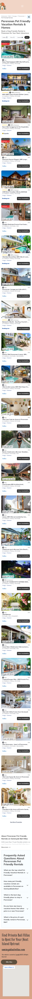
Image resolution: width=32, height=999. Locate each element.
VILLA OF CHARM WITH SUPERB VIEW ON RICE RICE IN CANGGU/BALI (15, 582)
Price (11, 37)
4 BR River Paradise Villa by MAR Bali (14, 192)
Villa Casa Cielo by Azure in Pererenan (15, 419)
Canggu (4, 65)
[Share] (29, 17)
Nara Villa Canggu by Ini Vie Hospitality (15, 127)
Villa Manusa (6, 614)
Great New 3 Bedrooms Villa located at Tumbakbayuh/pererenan (15, 647)
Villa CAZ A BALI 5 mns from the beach (15, 712)
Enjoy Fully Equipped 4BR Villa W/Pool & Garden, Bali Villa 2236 (15, 62)
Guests (19, 37)
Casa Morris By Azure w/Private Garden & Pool (15, 810)
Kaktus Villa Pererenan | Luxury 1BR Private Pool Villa (14, 355)
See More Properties (16, 822)
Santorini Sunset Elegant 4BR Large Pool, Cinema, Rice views (14, 160)
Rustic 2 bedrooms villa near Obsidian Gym (15, 452)
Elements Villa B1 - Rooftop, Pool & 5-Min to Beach (15, 322)
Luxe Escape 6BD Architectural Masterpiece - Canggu (12, 485)
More (27, 37)
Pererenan (9, 65)
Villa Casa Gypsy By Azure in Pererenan (15, 777)
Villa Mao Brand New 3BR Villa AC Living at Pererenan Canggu (15, 257)
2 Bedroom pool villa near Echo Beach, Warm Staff (15, 550)
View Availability (23, 68)
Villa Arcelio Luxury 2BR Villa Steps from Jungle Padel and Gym (15, 387)
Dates (4, 37)
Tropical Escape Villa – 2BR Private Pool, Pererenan (15, 680)
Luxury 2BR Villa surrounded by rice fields (14, 517)
